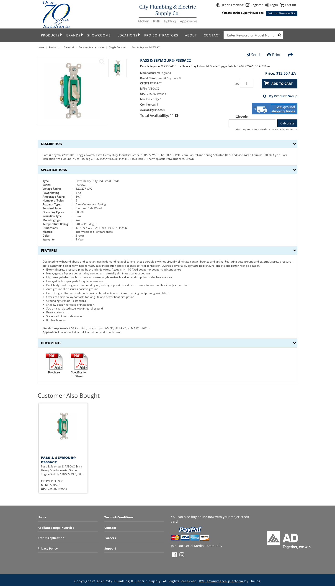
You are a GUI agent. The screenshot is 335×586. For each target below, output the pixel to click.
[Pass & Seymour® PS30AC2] (102, 62)
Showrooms (99, 35)
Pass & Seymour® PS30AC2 (58, 459)
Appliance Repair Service (56, 528)
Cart (290, 5)
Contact (212, 35)
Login (274, 5)
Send (255, 54)
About (191, 35)
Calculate (287, 123)
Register (257, 5)
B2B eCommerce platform (221, 581)
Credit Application (51, 538)
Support (110, 548)
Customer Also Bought (69, 395)
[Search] (279, 35)
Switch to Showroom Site (281, 13)
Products (50, 35)
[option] (117, 70)
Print (276, 54)
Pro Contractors (161, 35)
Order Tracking (233, 5)
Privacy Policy (48, 548)
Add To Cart (282, 83)
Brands (73, 35)
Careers (110, 538)
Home (42, 517)
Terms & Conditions (118, 517)
